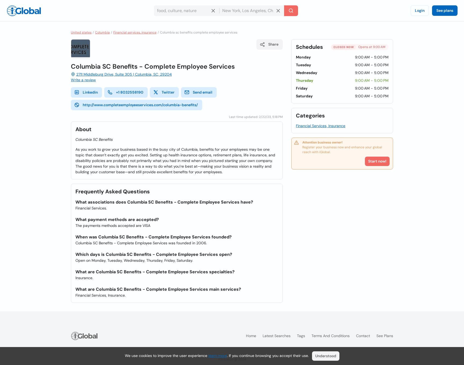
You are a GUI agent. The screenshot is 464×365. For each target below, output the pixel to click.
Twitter (168, 92)
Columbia (102, 32)
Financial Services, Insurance (320, 125)
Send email (202, 92)
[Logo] (23, 10)
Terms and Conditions (330, 335)
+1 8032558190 (129, 92)
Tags (301, 335)
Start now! (377, 161)
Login (420, 10)
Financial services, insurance (135, 32)
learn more (217, 355)
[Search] (291, 10)
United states (81, 32)
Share (273, 44)
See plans (444, 10)
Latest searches (277, 335)
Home (251, 335)
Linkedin (90, 92)
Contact (363, 335)
